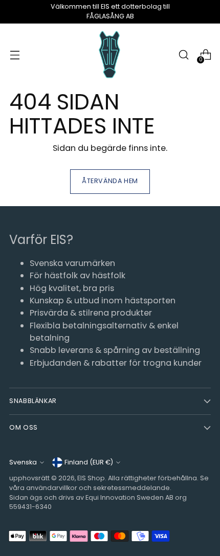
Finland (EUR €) (88, 462)
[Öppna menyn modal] (14, 55)
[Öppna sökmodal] (183, 55)
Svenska (23, 462)
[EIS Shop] (110, 55)
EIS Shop (91, 478)
